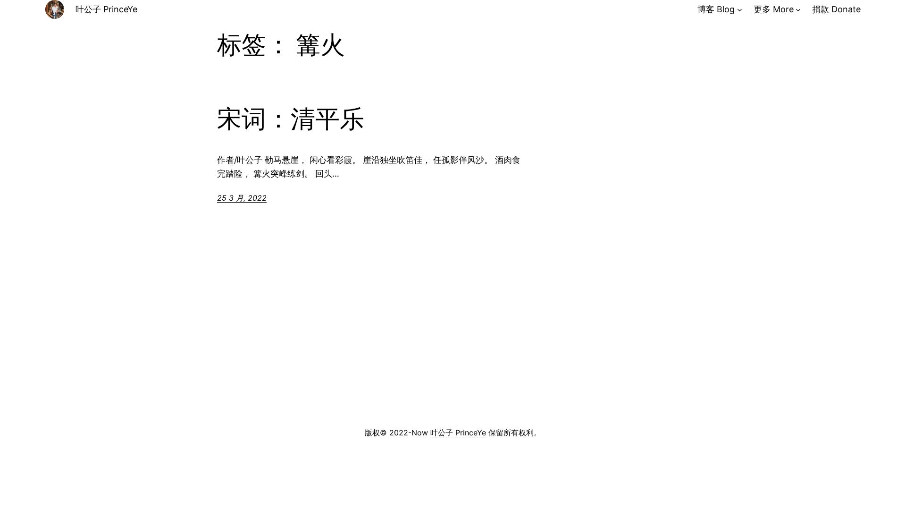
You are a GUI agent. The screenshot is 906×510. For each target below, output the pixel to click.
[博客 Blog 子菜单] (739, 9)
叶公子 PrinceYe (106, 9)
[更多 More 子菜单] (798, 9)
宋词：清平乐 (290, 119)
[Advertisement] (453, 349)
